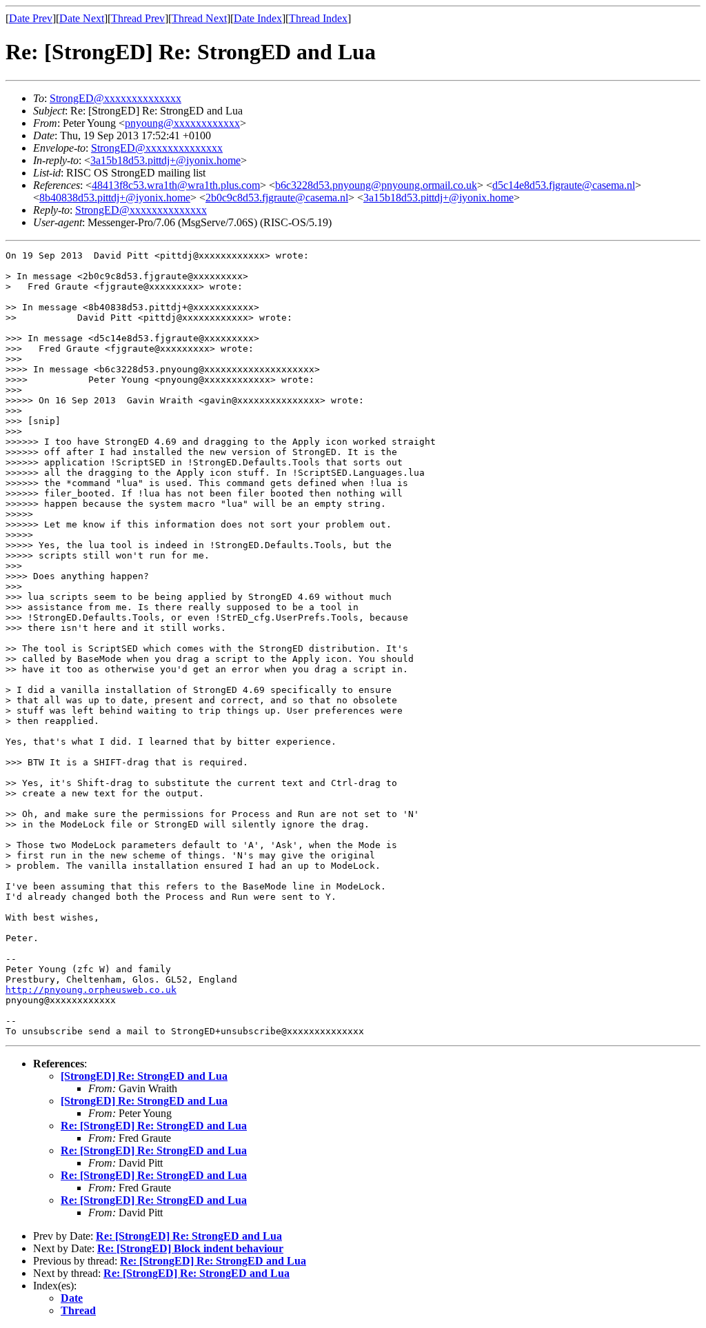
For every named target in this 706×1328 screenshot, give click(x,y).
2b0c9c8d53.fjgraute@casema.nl (276, 197)
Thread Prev (138, 18)
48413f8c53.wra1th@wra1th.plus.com (176, 185)
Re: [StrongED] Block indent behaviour (190, 1248)
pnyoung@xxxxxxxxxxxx (182, 123)
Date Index (258, 18)
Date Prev (30, 18)
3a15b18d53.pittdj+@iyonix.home (165, 160)
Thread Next (199, 18)
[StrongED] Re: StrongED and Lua (144, 1076)
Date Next (81, 18)
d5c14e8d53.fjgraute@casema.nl (563, 185)
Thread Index (318, 18)
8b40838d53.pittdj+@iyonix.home (114, 197)
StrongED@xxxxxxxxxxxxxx (115, 98)
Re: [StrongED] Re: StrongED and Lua (154, 1125)
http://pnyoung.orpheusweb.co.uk (91, 990)
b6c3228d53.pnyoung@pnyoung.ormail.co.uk (376, 185)
